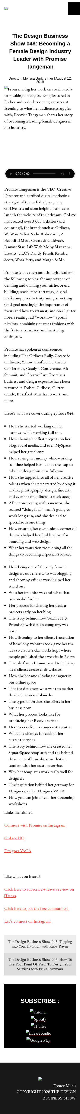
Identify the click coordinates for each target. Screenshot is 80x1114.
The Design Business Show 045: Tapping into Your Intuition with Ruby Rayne (40, 943)
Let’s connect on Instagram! (27, 921)
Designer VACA (17, 850)
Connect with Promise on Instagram (34, 825)
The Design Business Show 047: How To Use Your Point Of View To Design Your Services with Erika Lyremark (40, 964)
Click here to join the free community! (36, 908)
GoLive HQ (14, 838)
